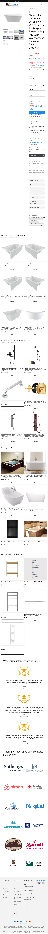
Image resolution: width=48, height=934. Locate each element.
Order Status (6, 891)
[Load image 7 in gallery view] (16, 37)
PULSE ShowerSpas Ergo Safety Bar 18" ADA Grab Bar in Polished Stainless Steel (12, 402)
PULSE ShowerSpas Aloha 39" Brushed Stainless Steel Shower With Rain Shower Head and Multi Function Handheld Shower (11, 435)
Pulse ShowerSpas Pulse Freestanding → (36, 225)
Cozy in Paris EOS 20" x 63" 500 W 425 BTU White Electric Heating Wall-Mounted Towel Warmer (11, 647)
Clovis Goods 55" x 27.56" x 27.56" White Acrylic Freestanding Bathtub (34, 510)
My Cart (4, 883)
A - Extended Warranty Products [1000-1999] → (37, 217)
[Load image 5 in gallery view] (5, 37)
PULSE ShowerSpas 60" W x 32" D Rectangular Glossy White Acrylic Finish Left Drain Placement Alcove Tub (35, 264)
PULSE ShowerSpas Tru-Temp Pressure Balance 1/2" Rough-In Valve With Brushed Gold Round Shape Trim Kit (35, 402)
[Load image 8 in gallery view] (21, 37)
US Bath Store (25, 923)
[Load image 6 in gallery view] (10, 37)
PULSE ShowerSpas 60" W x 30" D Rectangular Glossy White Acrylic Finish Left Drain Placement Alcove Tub (35, 296)
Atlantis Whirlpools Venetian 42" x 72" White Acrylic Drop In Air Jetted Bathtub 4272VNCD (34, 542)
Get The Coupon (40, 65)
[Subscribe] (33, 913)
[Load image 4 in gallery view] (21, 32)
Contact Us (5, 897)
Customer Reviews (18, 883)
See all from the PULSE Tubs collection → (10, 237)
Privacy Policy (17, 891)
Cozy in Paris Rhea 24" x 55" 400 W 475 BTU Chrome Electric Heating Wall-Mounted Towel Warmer (35, 582)
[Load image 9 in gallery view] (5, 42)
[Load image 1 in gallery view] (5, 32)
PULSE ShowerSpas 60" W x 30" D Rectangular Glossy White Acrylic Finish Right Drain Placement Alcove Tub (12, 296)
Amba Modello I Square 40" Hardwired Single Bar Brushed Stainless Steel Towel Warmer (34, 615)
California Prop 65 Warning (17, 898)
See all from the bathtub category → (9, 449)
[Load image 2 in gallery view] (10, 32)
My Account (5, 894)
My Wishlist (5, 885)
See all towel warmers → (7, 555)
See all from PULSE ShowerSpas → (9, 342)
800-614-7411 (38, 138)
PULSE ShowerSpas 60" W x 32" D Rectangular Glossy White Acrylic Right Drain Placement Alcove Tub (12, 264)
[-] (31, 105)
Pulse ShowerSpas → (33, 220)
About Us (16, 888)
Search (4, 888)
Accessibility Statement (16, 905)
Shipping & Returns (18, 885)
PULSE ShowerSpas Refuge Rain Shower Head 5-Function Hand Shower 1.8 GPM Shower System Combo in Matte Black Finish (35, 369)
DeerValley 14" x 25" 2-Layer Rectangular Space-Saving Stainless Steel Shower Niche (12, 542)
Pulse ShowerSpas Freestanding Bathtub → (36, 223)
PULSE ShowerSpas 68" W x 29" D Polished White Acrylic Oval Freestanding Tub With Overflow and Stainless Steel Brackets (34, 328)
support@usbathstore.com (35, 142)
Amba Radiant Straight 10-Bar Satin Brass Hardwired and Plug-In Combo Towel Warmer (11, 582)
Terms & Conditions (18, 894)
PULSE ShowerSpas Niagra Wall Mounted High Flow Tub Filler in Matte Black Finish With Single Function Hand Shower (12, 369)
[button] (3, 4)
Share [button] (31, 212)
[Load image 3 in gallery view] (16, 32)
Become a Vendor (17, 901)
